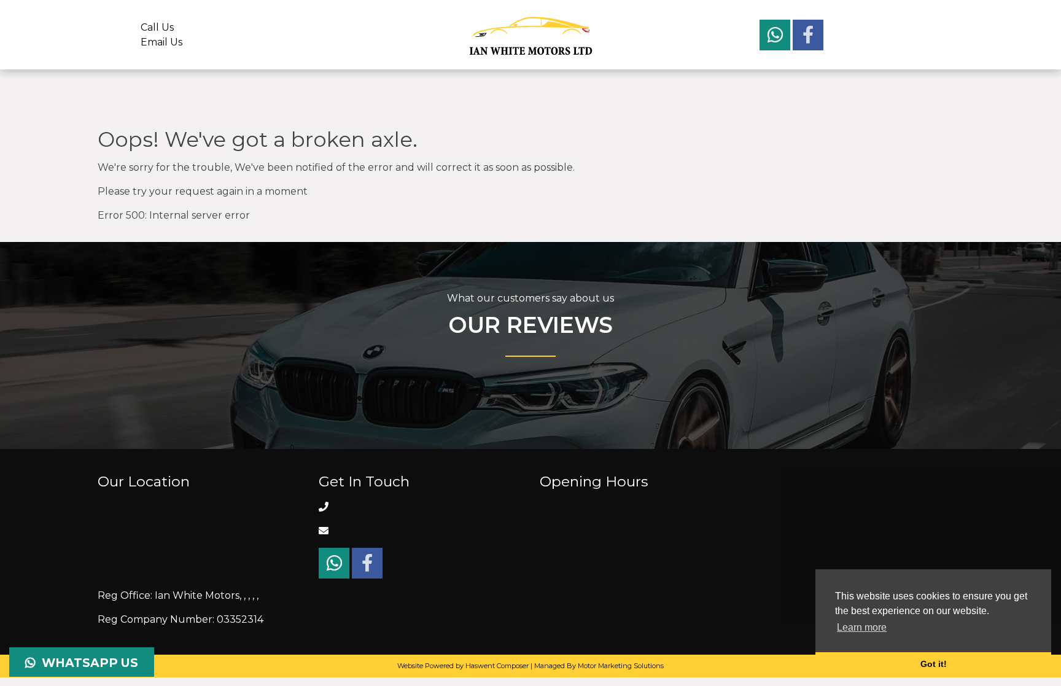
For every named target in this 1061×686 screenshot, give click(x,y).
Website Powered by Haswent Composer (463, 665)
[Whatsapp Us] (776, 38)
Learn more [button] (862, 627)
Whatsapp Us (87, 662)
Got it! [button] (933, 664)
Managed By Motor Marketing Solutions (599, 665)
